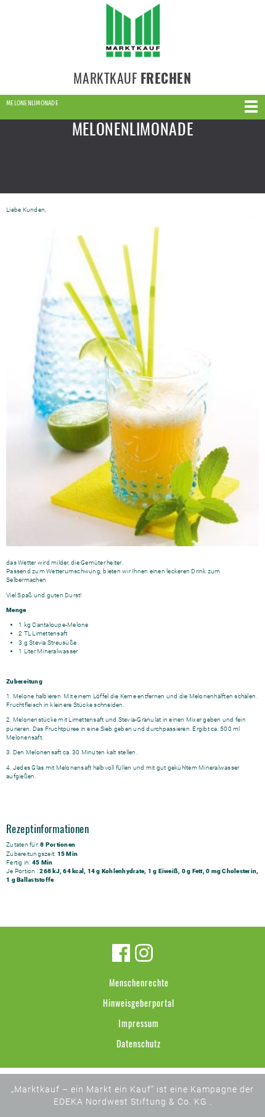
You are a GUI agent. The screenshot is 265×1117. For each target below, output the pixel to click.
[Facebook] (121, 953)
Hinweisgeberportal (138, 1002)
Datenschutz (138, 1043)
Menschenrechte (139, 982)
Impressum (138, 1023)
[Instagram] (144, 953)
